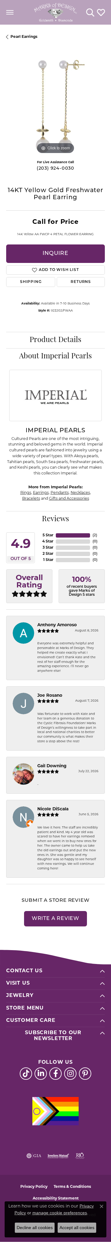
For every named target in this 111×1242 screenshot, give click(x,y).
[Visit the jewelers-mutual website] (58, 1155)
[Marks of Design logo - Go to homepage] (55, 12)
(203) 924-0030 (55, 168)
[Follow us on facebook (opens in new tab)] (55, 1073)
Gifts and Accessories (69, 499)
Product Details (55, 340)
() (94, 535)
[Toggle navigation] (10, 12)
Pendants (60, 493)
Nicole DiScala (52, 809)
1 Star (48, 560)
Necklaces (80, 493)
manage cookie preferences (59, 1212)
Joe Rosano (49, 696)
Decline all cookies (35, 1227)
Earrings (41, 493)
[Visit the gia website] (34, 1155)
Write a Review (55, 918)
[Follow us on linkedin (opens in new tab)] (41, 1073)
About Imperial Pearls (55, 356)
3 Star (48, 548)
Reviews (55, 519)
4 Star (47, 541)
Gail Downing (52, 766)
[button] (90, 12)
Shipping (30, 282)
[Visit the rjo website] (79, 1155)
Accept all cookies (77, 1227)
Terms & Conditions (72, 1187)
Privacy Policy (33, 1187)
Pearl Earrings (23, 37)
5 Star (48, 535)
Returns (81, 282)
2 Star (48, 554)
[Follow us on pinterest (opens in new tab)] (85, 1073)
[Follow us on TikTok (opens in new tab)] (26, 1073)
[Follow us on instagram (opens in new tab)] (70, 1073)
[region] (55, 106)
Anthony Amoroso (57, 625)
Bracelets (31, 499)
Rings (25, 493)
